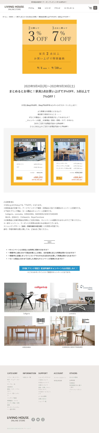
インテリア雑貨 (12, 398)
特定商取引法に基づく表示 (75, 386)
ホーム (5, 17)
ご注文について (43, 380)
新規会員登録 (58, 380)
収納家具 (10, 387)
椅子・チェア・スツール (13, 381)
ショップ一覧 (42, 401)
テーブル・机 (11, 384)
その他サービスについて (44, 393)
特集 (39, 8)
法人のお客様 (73, 377)
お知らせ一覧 (27, 377)
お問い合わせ (42, 399)
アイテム (31, 8)
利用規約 (72, 383)
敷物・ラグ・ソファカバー (13, 390)
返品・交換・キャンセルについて (44, 388)
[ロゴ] (14, 7)
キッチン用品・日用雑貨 (13, 404)
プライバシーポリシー (75, 391)
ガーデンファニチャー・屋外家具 (13, 408)
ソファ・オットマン (13, 377)
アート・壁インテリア (13, 394)
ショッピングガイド (44, 377)
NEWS (11, 17)
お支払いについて (43, 382)
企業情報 (72, 380)
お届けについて (43, 385)
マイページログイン (60, 377)
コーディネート (69, 8)
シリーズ (48, 8)
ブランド (57, 8)
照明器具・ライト (12, 401)
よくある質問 (42, 396)
